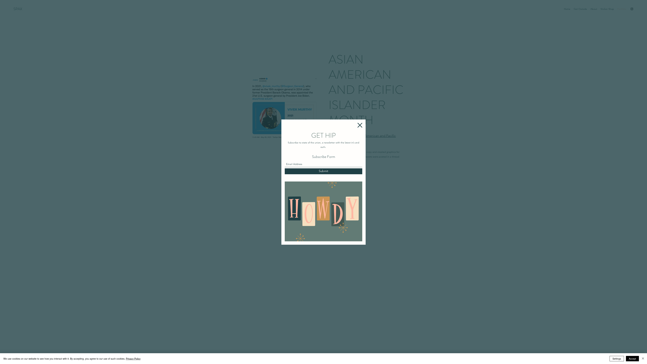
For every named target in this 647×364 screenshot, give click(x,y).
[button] (360, 125)
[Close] (643, 358)
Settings (616, 358)
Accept (632, 358)
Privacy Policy (133, 358)
